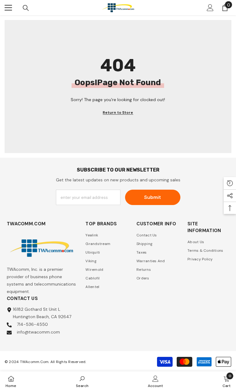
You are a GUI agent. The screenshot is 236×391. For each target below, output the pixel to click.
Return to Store (118, 112)
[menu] (8, 7)
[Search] (26, 8)
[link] (82, 381)
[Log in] (210, 7)
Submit (152, 197)
